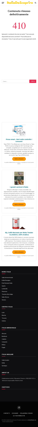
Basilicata (4, 336)
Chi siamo (15, 413)
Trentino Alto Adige (7, 294)
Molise (3, 344)
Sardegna (4, 365)
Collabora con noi (26, 413)
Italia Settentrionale (7, 277)
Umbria (4, 321)
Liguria (3, 286)
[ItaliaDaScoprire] (20, 2)
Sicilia (3, 363)
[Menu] (3, 3)
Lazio (3, 312)
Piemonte (4, 291)
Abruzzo (4, 333)
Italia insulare (5, 360)
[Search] (35, 3)
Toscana (4, 318)
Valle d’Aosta (5, 297)
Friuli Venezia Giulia (7, 283)
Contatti (7, 413)
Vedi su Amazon (19, 159)
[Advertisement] (19, 61)
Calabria (4, 339)
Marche (4, 315)
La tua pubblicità (19, 415)
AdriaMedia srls (32, 420)
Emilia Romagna (6, 280)
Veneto (4, 300)
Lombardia (4, 288)
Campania (4, 342)
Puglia (3, 347)
